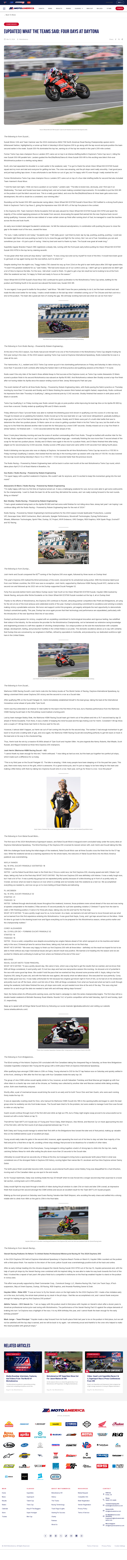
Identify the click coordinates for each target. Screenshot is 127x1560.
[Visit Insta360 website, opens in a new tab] (55, 1424)
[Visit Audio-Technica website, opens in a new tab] (40, 1445)
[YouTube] (71, 1536)
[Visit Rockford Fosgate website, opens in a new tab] (102, 1445)
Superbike (30, 1493)
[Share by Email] (122, 39)
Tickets (4, 1516)
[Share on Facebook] (116, 39)
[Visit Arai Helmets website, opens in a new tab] (9, 1445)
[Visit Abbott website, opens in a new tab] (9, 1477)
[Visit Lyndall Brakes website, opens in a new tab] (40, 1456)
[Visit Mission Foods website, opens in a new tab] (9, 1424)
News (50, 8)
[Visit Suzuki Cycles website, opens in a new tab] (55, 1434)
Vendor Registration (84, 1504)
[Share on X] (119, 39)
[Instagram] (51, 1536)
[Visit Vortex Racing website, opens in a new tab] (40, 1466)
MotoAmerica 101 (56, 1493)
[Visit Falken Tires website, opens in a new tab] (102, 1456)
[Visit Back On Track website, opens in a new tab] (55, 1477)
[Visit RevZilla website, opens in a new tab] (71, 1434)
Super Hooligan (32, 1512)
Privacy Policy (82, 1508)
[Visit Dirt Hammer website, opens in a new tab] (86, 1466)
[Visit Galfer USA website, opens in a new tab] (9, 1466)
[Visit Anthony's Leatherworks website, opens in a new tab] (71, 1456)
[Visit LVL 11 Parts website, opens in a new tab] (40, 1477)
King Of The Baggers (34, 1508)
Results (59, 8)
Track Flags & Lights (58, 1508)
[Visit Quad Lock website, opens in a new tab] (118, 1466)
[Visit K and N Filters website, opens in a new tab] (71, 1466)
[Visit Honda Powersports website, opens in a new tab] (102, 1424)
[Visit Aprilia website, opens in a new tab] (24, 1434)
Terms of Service (83, 1512)
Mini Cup (90, 8)
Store (109, 8)
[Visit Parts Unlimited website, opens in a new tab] (55, 1445)
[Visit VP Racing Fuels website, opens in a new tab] (86, 1445)
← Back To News (10, 15)
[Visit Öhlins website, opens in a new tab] (86, 1456)
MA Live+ (100, 8)
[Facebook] (45, 1536)
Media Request (83, 1493)
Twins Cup (30, 1504)
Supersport (30, 1497)
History (53, 1497)
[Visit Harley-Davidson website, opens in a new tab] (86, 1424)
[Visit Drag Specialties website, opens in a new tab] (102, 1434)
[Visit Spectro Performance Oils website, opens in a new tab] (24, 1456)
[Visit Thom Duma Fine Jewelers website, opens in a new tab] (118, 1456)
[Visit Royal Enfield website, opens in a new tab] (9, 1434)
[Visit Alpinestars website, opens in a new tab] (9, 1456)
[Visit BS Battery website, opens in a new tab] (102, 1466)
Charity (53, 1516)
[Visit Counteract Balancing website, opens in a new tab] (24, 1466)
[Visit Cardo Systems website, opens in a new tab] (118, 1445)
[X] (61, 1536)
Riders (68, 8)
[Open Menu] (5, 9)
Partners (54, 1520)
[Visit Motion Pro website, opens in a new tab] (24, 1445)
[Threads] (56, 1536)
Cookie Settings (120, 1546)
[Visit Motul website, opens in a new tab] (86, 1434)
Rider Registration (84, 1501)
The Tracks (55, 1501)
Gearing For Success (58, 1512)
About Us (54, 1524)
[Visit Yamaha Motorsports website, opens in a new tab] (71, 1424)
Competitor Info (83, 1497)
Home (4, 1493)
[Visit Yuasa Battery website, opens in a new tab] (55, 1456)
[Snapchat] (82, 1536)
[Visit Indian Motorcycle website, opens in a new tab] (118, 1424)
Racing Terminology (58, 1504)
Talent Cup (30, 1501)
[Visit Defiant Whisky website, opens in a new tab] (24, 1477)
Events (41, 8)
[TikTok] (66, 1536)
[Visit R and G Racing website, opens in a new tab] (118, 1434)
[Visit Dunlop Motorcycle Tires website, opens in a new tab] (40, 1424)
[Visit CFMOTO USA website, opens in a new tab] (40, 1434)
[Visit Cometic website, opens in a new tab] (71, 1445)
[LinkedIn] (76, 1536)
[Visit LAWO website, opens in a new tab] (55, 1466)
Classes (78, 8)
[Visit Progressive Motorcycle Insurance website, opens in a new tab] (24, 1424)
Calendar (5, 1508)
